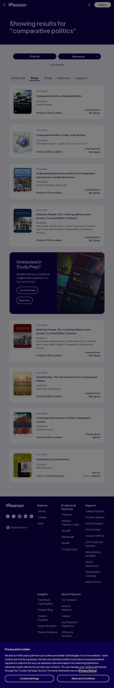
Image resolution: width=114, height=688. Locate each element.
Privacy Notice (87, 670)
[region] (57, 664)
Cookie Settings (29, 678)
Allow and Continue (83, 678)
